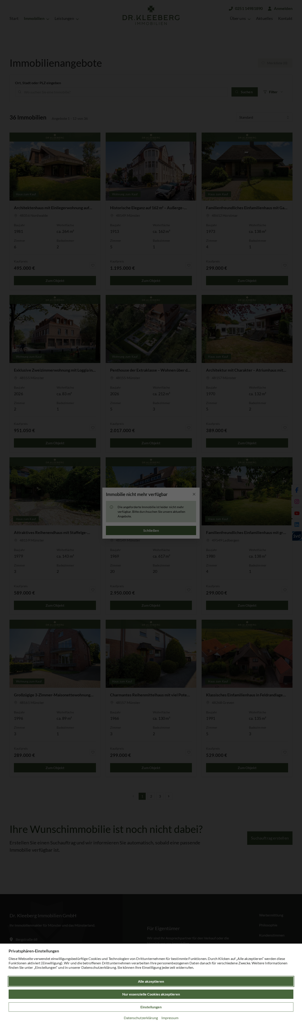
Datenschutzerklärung (141, 1018)
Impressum (169, 1018)
